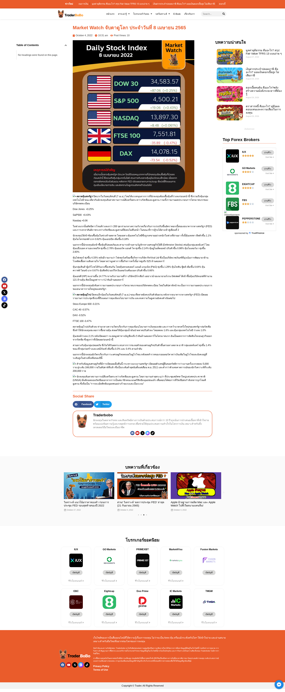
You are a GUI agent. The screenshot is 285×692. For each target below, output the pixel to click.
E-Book (177, 14)
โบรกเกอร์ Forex (141, 14)
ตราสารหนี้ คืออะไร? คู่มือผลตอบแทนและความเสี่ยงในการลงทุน (263, 109)
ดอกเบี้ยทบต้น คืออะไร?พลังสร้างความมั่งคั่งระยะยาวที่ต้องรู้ (264, 90)
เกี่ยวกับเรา (189, 14)
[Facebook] (132, 433)
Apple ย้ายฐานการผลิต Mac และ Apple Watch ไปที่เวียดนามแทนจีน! (193, 504)
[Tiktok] (153, 433)
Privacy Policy (101, 666)
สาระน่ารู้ (122, 14)
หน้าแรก (110, 14)
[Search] (223, 13)
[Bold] (4, 299)
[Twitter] (142, 433)
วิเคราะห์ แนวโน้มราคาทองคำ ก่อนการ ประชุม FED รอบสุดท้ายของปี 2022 (86, 504)
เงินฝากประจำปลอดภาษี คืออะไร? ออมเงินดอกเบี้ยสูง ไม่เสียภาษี (262, 72)
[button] (66, 45)
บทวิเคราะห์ (161, 14)
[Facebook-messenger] (279, 684)
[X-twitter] (74, 665)
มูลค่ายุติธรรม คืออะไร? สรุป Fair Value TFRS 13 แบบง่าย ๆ (264, 52)
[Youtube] (137, 433)
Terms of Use (100, 670)
